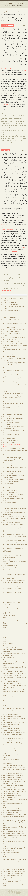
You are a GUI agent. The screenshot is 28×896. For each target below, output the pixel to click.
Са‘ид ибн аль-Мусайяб (7, 69)
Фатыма (14, 251)
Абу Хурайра (4, 104)
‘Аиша (3, 224)
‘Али (24, 247)
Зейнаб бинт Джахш (7, 229)
